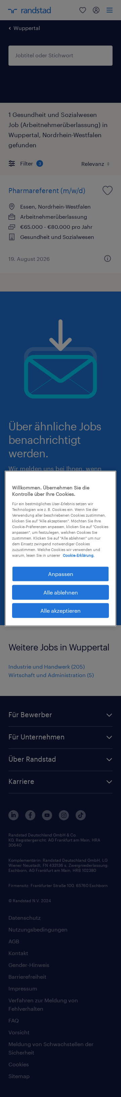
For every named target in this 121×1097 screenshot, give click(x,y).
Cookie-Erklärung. (78, 555)
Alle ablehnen (60, 592)
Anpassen (60, 574)
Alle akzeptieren (60, 610)
